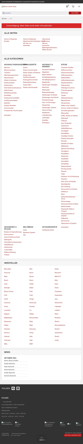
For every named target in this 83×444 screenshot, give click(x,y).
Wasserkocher (65, 100)
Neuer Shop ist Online (11, 360)
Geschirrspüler (9, 108)
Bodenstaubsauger (48, 92)
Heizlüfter (45, 120)
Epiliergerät (7, 239)
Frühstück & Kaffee (67, 67)
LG (30, 310)
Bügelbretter (46, 82)
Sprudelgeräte (65, 184)
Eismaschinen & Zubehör (69, 189)
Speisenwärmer (66, 166)
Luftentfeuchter (47, 115)
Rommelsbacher (60, 325)
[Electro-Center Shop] (9, 6)
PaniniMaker (65, 133)
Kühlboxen (64, 191)
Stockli (57, 336)
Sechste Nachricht (10, 376)
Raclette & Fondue (67, 143)
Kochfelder (7, 95)
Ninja (31, 321)
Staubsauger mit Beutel (49, 95)
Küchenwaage (65, 201)
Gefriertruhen (8, 85)
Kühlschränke (8, 90)
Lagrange (58, 306)
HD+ (24, 235)
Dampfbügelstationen (49, 77)
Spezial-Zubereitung (67, 148)
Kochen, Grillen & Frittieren (69, 108)
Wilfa (5, 344)
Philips (6, 325)
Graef (6, 299)
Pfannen (64, 171)
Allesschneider (65, 206)
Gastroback (58, 295)
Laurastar (7, 310)
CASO (31, 284)
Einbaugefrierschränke (30, 80)
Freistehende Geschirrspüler (13, 110)
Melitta (31, 314)
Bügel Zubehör (47, 74)
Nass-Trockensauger (48, 102)
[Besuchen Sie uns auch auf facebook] (13, 388)
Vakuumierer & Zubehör (68, 223)
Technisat (7, 340)
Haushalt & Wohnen (48, 69)
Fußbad (6, 255)
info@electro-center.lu (11, 407)
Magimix (7, 314)
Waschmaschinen (9, 70)
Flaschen (64, 179)
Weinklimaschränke (10, 93)
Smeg (31, 332)
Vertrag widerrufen (73, 435)
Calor (6, 284)
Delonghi (7, 287)
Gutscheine (64, 227)
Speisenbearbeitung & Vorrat (68, 198)
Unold (57, 340)
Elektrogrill (64, 118)
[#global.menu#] (79, 6)
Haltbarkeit (64, 218)
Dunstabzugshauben (67, 110)
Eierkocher (64, 93)
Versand (18, 435)
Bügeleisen (45, 72)
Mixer (63, 194)
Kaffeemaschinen (66, 70)
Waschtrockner (9, 77)
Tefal (30, 340)
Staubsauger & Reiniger (49, 85)
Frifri (5, 295)
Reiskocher (64, 156)
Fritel (31, 295)
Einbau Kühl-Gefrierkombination (29, 76)
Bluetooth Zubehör (29, 232)
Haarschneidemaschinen (12, 237)
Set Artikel (7, 115)
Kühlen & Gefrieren (10, 80)
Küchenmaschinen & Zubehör (67, 215)
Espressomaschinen (67, 72)
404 (11, 18)
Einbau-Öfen (27, 85)
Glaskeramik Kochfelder (11, 98)
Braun (31, 280)
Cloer (56, 284)
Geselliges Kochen (67, 136)
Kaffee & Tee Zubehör (68, 105)
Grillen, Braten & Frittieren (69, 115)
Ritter (31, 325)
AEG (30, 269)
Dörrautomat (65, 221)
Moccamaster (33, 317)
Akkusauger (46, 90)
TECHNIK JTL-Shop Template (73, 433)
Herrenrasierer (9, 234)
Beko (5, 276)
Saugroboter (46, 105)
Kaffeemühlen (65, 77)
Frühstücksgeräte (66, 90)
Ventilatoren (46, 112)
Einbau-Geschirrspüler (30, 87)
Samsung (32, 329)
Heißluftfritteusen (66, 128)
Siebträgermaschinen (68, 88)
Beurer (31, 276)
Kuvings (32, 306)
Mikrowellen (65, 113)
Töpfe (63, 174)
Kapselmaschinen (66, 82)
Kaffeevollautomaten (67, 80)
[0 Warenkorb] (73, 6)
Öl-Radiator (45, 123)
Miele (56, 314)
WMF (31, 344)
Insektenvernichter (48, 230)
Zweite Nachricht (9, 363)
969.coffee (7, 269)
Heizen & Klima (47, 110)
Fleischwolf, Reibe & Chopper (67, 210)
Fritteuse (64, 120)
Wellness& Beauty (10, 252)
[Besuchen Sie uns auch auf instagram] (18, 388)
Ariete (57, 269)
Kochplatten (65, 164)
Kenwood (7, 302)
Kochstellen (65, 161)
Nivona (57, 321)
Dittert (31, 287)
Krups (6, 306)
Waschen (7, 67)
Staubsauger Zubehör (49, 107)
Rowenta (7, 329)
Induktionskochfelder (10, 100)
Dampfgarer (65, 151)
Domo (57, 287)
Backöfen (7, 103)
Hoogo (31, 299)
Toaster (63, 95)
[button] (79, 383)
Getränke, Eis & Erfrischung (70, 176)
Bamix (31, 272)
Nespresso (7, 321)
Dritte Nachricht (9, 366)
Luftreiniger (45, 117)
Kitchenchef (58, 302)
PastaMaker (65, 153)
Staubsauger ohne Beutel (50, 97)
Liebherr (57, 310)
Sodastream (59, 332)
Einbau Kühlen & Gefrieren (31, 72)
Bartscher (58, 272)
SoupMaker (65, 158)
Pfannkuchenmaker (67, 138)
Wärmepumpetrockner (11, 75)
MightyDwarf (8, 317)
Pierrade (64, 141)
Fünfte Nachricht (9, 372)
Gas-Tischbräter (66, 123)
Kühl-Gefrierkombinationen (12, 88)
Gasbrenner (65, 126)
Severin (57, 329)
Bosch (6, 280)
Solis (30, 336)
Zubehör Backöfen (10, 105)
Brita (56, 280)
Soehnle (6, 336)
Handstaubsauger (48, 100)
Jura (56, 299)
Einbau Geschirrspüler (30, 70)
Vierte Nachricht (9, 369)
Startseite (4, 18)
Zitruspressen (65, 103)
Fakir (31, 291)
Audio (25, 230)
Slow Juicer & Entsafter (68, 181)
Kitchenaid (32, 302)
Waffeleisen (65, 146)
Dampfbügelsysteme (48, 79)
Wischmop (45, 87)
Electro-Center (8, 291)
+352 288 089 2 (7, 402)
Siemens (7, 332)
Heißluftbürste (8, 244)
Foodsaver (58, 291)
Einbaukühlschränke (29, 82)
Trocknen (7, 72)
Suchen (74, 13)
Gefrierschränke (9, 82)
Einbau (25, 67)
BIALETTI (58, 276)
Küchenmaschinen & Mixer (69, 204)
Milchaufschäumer (67, 98)
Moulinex (58, 317)
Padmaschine (65, 85)
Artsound (7, 272)
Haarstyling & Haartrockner (12, 242)
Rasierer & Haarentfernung (12, 232)
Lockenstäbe (8, 249)
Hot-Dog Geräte (66, 169)
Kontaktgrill (64, 131)
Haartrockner (8, 247)
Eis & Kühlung (65, 186)
